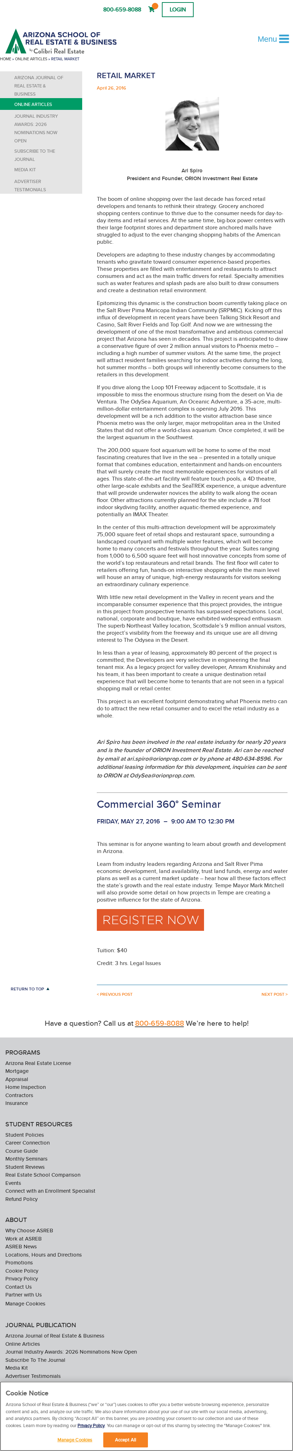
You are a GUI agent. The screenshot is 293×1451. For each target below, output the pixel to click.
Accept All (125, 1439)
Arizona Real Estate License (38, 1063)
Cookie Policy (21, 1270)
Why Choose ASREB (29, 1230)
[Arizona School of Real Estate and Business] (70, 41)
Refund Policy (21, 1199)
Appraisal (16, 1079)
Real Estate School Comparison (42, 1174)
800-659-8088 (122, 9)
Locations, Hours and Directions (43, 1254)
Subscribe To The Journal (34, 155)
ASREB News (21, 1246)
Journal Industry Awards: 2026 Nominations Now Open (36, 128)
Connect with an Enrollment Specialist (50, 1190)
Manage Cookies (25, 1303)
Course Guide (21, 1151)
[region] (146, 1416)
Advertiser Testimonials (30, 185)
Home (5, 59)
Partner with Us (23, 1294)
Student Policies (24, 1134)
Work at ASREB (23, 1238)
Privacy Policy (21, 1278)
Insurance (16, 1103)
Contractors (19, 1095)
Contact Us (18, 1286)
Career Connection (27, 1142)
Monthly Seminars (26, 1158)
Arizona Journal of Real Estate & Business (38, 85)
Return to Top (27, 989)
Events (13, 1183)
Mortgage (17, 1071)
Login (178, 9)
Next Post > (275, 994)
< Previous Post (115, 994)
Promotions (19, 1262)
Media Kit (25, 169)
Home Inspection (25, 1087)
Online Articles (31, 59)
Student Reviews (25, 1167)
